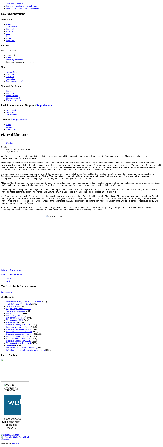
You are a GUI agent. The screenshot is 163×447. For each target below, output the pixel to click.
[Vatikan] (5, 439)
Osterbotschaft (12, 306)
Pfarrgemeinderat (13, 98)
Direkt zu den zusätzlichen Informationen (22, 8)
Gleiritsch (10, 76)
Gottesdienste (11, 27)
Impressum (10, 40)
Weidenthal (10, 79)
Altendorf (10, 74)
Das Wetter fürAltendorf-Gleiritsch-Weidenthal (11, 389)
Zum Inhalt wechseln (14, 4)
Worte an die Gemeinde (15, 311)
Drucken (9, 143)
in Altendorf (11, 110)
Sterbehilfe (10, 345)
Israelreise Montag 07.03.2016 (18, 327)
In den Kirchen (12, 96)
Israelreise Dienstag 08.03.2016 (19, 329)
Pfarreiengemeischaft (14, 81)
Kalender (9, 31)
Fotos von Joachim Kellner (12, 274)
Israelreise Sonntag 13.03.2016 (18, 341)
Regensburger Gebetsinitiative (18, 309)
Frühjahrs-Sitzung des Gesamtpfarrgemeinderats (25, 350)
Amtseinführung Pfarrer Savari (18, 304)
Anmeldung (11, 129)
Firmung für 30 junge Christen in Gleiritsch (23, 302)
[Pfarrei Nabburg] (15, 381)
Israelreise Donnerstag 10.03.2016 (20, 334)
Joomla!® (15, 444)
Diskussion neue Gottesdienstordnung (21, 348)
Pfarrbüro (10, 93)
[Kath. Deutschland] (15, 437)
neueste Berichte (12, 72)
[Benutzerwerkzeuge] (2, 139)
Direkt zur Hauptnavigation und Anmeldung (24, 6)
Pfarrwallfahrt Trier (14, 313)
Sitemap (9, 127)
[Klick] (43, 105)
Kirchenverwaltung (14, 100)
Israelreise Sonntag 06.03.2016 (18, 325)
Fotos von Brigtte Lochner (11, 270)
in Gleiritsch (11, 112)
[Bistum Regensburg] (10, 435)
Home (8, 24)
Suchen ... (5, 50)
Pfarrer (9, 91)
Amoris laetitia (12, 322)
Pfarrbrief (10, 29)
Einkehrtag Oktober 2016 (16, 318)
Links (8, 38)
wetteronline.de (14, 432)
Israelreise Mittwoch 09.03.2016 (19, 332)
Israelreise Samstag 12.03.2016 (18, 338)
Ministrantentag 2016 (14, 320)
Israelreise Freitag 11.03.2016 (18, 336)
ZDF (8, 34)
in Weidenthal (11, 115)
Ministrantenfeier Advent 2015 (18, 343)
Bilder (8, 36)
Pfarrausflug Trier (13, 315)
